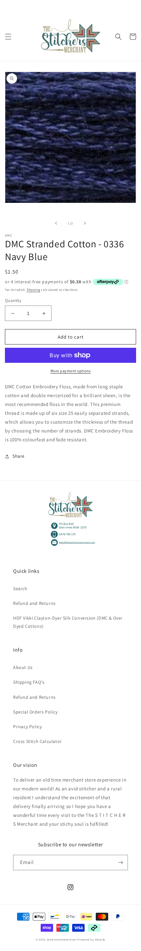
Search (20, 588)
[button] (8, 36)
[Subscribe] (120, 862)
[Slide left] (56, 223)
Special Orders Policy (35, 712)
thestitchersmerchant (62, 939)
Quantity (13, 300)
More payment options (70, 370)
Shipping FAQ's (28, 682)
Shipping (33, 290)
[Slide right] (85, 223)
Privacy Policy (27, 727)
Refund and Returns (34, 603)
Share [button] (18, 456)
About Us (23, 667)
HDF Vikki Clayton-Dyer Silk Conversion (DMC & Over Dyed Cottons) (68, 622)
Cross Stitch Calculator (37, 741)
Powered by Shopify (91, 939)
